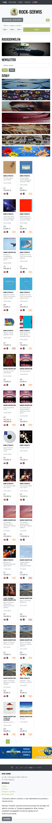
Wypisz (12, 70)
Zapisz (5, 70)
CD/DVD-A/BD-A (26, 83)
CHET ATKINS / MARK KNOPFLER (9, 599)
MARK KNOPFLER (9, 252)
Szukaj (36, 29)
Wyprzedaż (26, 151)
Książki (26, 128)
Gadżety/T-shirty (26, 140)
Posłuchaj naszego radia (26, 49)
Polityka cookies (8, 791)
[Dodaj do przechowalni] (7, 193)
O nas (5, 2)
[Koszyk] (47, 20)
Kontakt (27, 2)
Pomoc (20, 2)
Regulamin (12, 2)
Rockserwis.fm (8, 794)
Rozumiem (7, 819)
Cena (12, 29)
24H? (19, 29)
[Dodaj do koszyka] (4, 193)
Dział (5, 29)
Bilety (26, 117)
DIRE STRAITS (8, 176)
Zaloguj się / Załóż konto (13, 20)
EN (33, 2)
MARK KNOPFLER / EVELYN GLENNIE (9, 718)
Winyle (26, 95)
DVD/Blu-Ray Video (26, 106)
